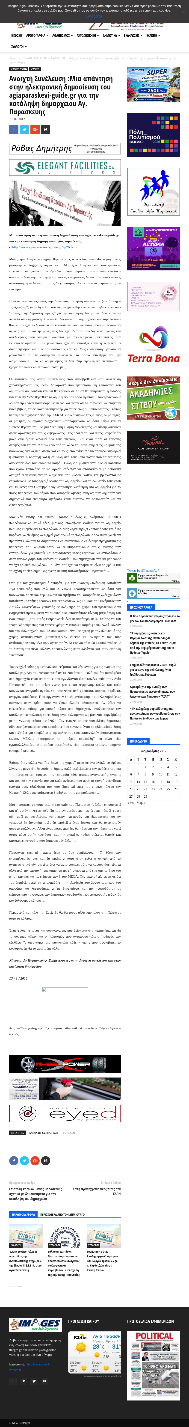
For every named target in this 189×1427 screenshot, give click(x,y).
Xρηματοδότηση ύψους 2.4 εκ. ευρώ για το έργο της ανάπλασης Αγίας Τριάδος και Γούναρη (153, 670)
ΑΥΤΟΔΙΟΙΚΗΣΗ (86, 35)
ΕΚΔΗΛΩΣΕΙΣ (131, 35)
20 (131, 789)
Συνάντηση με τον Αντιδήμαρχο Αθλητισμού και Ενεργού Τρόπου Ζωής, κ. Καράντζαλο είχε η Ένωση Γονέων (102, 1260)
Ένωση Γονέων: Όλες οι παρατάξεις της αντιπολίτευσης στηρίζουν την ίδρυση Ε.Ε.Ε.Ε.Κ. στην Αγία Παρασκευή (25, 1260)
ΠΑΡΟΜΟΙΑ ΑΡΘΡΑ (23, 1214)
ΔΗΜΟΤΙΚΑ (110, 35)
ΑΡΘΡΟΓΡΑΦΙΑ (35, 35)
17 (160, 782)
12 (175, 774)
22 (145, 789)
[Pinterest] (23, 1381)
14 (138, 782)
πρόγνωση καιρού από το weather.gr (102, 1376)
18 (168, 782)
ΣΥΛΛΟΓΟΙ (17, 46)
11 (168, 774)
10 (160, 774)
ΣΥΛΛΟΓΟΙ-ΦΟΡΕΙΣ (34, 58)
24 (160, 789)
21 (138, 789)
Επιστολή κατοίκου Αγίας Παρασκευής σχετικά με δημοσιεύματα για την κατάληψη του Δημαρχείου (35, 1194)
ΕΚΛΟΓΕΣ (151, 35)
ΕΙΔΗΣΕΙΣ (16, 35)
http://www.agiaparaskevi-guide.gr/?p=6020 (43, 247)
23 (153, 789)
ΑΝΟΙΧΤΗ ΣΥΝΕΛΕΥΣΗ (43, 1132)
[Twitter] (34, 1381)
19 (175, 782)
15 (145, 782)
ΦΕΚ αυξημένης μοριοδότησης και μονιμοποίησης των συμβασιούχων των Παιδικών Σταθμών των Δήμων (155, 713)
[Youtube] (44, 1381)
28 (138, 796)
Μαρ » (141, 803)
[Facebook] (13, 1381)
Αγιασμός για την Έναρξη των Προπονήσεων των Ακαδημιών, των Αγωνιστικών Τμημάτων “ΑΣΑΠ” (152, 691)
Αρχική (13, 58)
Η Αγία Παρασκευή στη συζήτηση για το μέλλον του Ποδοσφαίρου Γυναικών (155, 618)
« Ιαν (130, 803)
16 (153, 782)
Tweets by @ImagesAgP (143, 570)
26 (175, 789)
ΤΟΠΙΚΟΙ (69, 1132)
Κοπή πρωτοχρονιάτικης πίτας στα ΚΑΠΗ (97, 1191)
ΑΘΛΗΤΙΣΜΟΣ (61, 35)
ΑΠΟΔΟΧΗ (94, 16)
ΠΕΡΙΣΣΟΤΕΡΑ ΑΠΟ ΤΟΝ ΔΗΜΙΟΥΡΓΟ (62, 1214)
